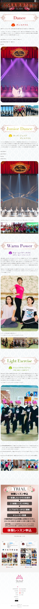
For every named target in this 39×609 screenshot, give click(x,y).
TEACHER (16, 590)
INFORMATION (15, 588)
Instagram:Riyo (23, 590)
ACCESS (16, 598)
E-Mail (21, 594)
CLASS (17, 594)
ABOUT (16, 592)
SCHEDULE (16, 596)
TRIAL (16, 600)
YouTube (22, 592)
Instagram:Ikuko (23, 588)
